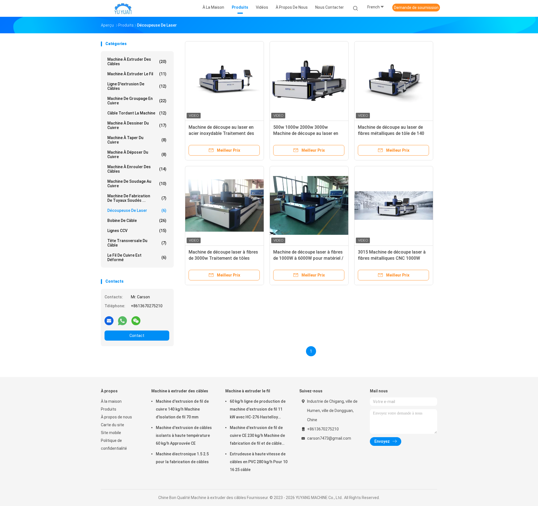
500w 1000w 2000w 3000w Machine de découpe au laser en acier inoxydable (305, 133)
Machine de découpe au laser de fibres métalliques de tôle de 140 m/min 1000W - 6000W (391, 133)
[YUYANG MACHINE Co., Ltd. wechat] (135, 320)
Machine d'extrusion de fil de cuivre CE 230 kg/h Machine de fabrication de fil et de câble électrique (257, 436)
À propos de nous (116, 417)
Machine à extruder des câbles (136, 61)
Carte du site (112, 425)
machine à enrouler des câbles (136, 169)
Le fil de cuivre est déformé (136, 257)
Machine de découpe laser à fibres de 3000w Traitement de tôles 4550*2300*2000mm (223, 258)
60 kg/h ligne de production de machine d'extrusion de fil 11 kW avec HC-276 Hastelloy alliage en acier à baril (258, 410)
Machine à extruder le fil (136, 74)
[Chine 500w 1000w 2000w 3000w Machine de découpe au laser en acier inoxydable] (309, 80)
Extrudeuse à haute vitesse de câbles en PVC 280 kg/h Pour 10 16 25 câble (258, 462)
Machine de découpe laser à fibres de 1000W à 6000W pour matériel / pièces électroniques (308, 258)
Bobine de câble (136, 220)
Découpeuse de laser (136, 210)
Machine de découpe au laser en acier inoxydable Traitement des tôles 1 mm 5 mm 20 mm (221, 133)
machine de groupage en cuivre (136, 100)
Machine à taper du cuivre (136, 139)
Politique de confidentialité (114, 444)
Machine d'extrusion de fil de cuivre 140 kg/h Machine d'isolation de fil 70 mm (182, 409)
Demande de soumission (416, 7)
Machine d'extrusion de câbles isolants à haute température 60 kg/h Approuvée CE (184, 435)
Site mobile (111, 432)
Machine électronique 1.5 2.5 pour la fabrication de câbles (182, 458)
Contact (136, 335)
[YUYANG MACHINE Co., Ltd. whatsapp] (122, 320)
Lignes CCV (136, 230)
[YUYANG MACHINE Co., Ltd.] (122, 8)
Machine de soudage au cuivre (136, 183)
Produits (108, 409)
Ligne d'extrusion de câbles (136, 86)
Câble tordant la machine (136, 113)
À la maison (111, 401)
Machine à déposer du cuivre (136, 154)
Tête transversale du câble (136, 242)
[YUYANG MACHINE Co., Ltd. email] (109, 320)
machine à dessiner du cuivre (136, 125)
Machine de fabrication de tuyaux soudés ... (136, 198)
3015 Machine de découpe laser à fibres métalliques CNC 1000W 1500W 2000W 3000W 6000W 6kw (392, 258)
